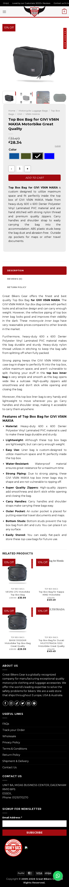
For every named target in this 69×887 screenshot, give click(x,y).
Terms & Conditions (14, 748)
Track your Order (13, 730)
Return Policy (11, 754)
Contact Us (9, 767)
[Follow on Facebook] (5, 703)
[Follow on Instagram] (11, 703)
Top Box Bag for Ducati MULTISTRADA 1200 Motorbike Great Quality (51, 643)
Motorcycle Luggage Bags (33, 110)
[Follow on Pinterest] (34, 703)
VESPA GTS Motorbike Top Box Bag (17, 593)
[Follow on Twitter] (22, 703)
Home (11, 110)
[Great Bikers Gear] (34, 11)
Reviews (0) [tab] (14, 279)
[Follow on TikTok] (17, 703)
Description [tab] (15, 270)
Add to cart (34, 177)
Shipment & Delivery (15, 761)
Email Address (12, 817)
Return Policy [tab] (16, 287)
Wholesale (9, 736)
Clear (58, 146)
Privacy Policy (11, 742)
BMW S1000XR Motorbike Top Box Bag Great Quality (18, 643)
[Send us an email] (28, 703)
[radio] (14, 156)
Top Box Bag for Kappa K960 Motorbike (51, 593)
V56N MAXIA (33, 114)
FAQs (5, 723)
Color (13, 149)
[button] (4, 12)
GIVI (19, 114)
